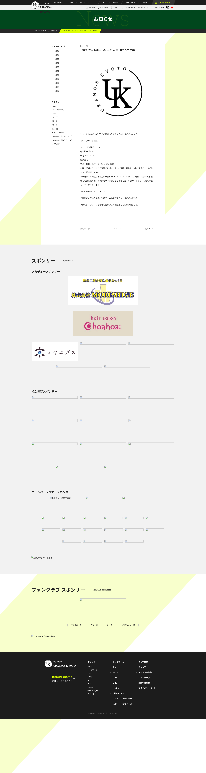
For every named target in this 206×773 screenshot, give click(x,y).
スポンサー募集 (129, 7)
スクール (146, 2)
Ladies (115, 2)
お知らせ (92, 7)
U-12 (104, 2)
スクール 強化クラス (122, 703)
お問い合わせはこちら (62, 678)
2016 (57, 91)
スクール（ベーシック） (62, 136)
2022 (57, 67)
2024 (57, 59)
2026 (57, 51)
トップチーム (58, 2)
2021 (57, 71)
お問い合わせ (159, 7)
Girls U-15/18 (130, 2)
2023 (57, 63)
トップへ (117, 228)
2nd (71, 2)
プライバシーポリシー (147, 688)
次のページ (149, 228)
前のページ (85, 228)
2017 (57, 87)
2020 (57, 75)
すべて (55, 106)
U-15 (93, 2)
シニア (82, 2)
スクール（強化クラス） (62, 140)
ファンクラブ (145, 7)
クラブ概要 (104, 7)
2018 (57, 83)
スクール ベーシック (122, 698)
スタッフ (116, 7)
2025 (57, 55)
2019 (57, 79)
